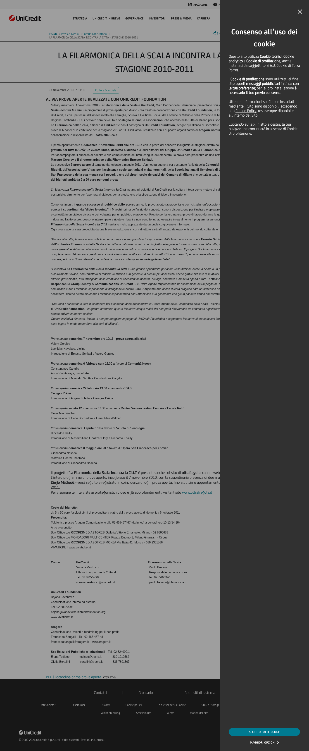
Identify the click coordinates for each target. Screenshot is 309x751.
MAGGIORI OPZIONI (263, 742)
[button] (300, 11)
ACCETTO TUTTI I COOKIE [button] (264, 732)
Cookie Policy (245, 110)
